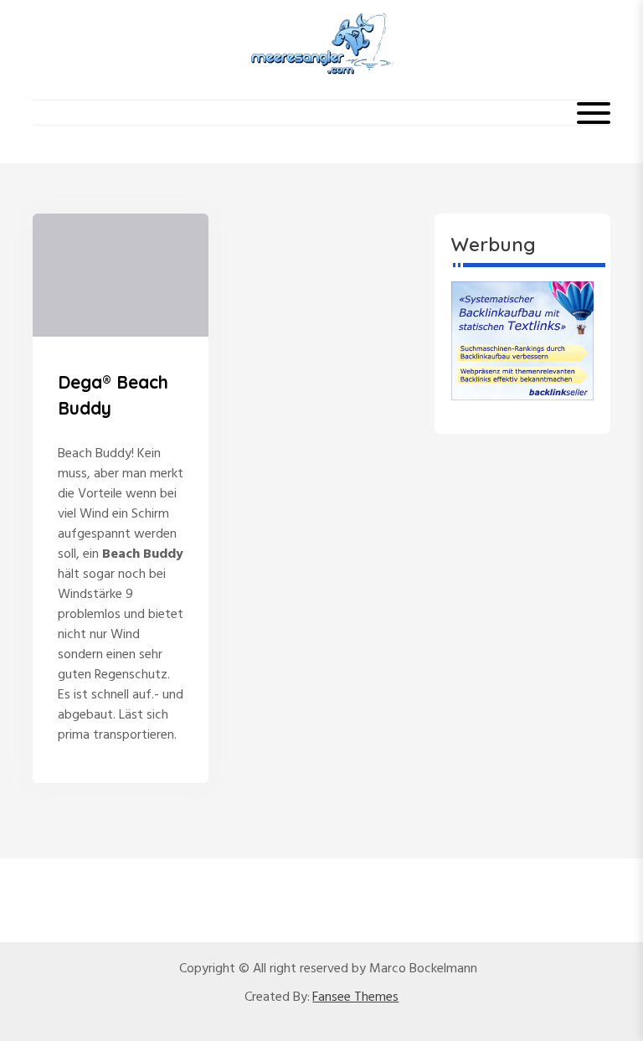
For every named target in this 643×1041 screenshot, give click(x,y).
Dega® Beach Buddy (113, 395)
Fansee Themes (355, 997)
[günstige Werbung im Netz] (522, 341)
